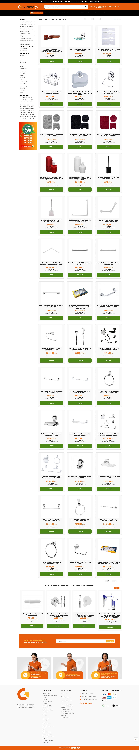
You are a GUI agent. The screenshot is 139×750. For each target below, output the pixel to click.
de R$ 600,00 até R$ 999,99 (27, 112)
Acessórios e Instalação (26, 24)
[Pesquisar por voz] (45, 7)
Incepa (22, 77)
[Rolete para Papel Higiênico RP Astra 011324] (32, 609)
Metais (44, 728)
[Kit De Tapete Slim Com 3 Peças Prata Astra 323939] (51, 130)
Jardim (44, 722)
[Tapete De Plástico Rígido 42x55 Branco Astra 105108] (108, 45)
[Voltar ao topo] (136, 739)
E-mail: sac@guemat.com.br (89, 699)
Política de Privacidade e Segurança (67, 706)
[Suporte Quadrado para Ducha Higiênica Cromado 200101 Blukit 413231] (58, 609)
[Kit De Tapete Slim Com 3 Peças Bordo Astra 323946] (108, 130)
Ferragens (45, 715)
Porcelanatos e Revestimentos (50, 695)
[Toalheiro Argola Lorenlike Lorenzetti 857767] (51, 344)
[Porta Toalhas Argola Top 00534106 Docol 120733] (80, 515)
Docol (22, 75)
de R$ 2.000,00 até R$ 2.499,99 (28, 116)
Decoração (45, 711)
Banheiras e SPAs (47, 705)
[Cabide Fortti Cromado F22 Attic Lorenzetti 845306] (80, 472)
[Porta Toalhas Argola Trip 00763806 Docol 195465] (51, 558)
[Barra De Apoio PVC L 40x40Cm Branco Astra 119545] (80, 216)
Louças (22, 36)
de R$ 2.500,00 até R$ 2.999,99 (28, 118)
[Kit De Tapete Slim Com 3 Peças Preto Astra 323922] (80, 130)
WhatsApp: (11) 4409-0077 (89, 696)
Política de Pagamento (66, 709)
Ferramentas (46, 717)
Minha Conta (111, 6)
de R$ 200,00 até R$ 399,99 (27, 108)
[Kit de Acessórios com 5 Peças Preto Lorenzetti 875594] (108, 344)
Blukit (22, 64)
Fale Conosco (64, 694)
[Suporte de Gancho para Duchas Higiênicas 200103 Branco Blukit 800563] (84, 609)
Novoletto (23, 86)
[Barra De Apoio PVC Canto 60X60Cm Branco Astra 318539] (51, 258)
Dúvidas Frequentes (66, 698)
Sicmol (23, 90)
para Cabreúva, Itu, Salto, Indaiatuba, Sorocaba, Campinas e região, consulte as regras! (70, 1)
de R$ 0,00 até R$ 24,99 (26, 98)
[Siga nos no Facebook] (81, 703)
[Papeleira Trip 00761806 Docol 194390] (80, 558)
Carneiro (23, 68)
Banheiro (23, 48)
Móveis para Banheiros (26, 38)
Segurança (45, 738)
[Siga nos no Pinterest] (91, 703)
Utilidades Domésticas (48, 740)
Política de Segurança (66, 704)
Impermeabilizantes (47, 701)
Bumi (22, 66)
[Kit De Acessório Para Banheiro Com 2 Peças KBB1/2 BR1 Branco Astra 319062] (80, 173)
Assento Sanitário (24, 31)
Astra (22, 58)
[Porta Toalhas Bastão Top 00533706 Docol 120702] (51, 515)
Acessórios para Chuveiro (26, 29)
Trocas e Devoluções (66, 702)
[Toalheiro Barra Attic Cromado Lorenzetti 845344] (51, 387)
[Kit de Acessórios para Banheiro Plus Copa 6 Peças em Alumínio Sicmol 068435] (80, 301)
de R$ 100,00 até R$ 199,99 (26, 106)
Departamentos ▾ (38, 13)
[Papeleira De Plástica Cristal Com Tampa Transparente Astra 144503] (80, 87)
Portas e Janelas (47, 732)
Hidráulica (23, 50)
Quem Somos (64, 696)
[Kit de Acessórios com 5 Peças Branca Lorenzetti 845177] (51, 472)
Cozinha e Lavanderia (48, 709)
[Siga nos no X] (83, 703)
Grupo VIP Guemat (65, 717)
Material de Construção (48, 726)
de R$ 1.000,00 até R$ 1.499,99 (27, 114)
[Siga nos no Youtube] (86, 703)
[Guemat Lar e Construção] (28, 6)
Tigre (22, 92)
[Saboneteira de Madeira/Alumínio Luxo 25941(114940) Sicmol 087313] (51, 45)
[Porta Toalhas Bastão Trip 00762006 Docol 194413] (108, 515)
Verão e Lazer (46, 742)
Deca (22, 73)
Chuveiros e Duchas (25, 33)
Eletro (44, 713)
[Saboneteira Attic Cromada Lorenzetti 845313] (51, 429)
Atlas (22, 60)
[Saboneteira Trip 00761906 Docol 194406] (108, 472)
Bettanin (23, 62)
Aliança (22, 55)
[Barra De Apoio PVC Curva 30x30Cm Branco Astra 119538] (108, 216)
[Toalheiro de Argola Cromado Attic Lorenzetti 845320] (108, 387)
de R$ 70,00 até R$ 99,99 (26, 104)
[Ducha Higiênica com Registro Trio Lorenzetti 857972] (80, 344)
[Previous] (115, 588)
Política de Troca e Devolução (68, 713)
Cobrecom (63, 715)
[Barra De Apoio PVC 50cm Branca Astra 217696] (51, 301)
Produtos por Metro (47, 734)
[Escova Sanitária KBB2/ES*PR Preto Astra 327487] (108, 173)
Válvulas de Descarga (25, 44)
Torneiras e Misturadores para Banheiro (26, 41)
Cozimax (23, 71)
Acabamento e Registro (26, 22)
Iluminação (45, 719)
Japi (22, 79)
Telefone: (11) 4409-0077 (88, 693)
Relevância (118, 19)
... (92, 19)
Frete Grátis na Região (66, 700)
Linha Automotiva (47, 724)
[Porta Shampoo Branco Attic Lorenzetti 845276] (80, 429)
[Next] (118, 588)
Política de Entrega (65, 711)
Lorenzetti (23, 81)
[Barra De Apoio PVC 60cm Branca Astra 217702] (108, 258)
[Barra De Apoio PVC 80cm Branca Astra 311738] (80, 258)
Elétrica (44, 697)
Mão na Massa (46, 693)
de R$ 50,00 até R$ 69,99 (26, 102)
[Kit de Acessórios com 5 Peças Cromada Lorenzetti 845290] (108, 429)
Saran (22, 88)
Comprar (51, 61)
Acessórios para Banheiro (26, 26)
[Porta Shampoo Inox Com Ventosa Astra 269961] (51, 87)
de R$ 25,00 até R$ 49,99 (26, 100)
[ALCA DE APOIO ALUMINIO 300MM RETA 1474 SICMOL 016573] (108, 301)
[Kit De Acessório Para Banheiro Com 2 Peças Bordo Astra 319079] (51, 173)
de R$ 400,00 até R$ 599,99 (27, 110)
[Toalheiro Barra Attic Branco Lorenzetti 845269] (80, 387)
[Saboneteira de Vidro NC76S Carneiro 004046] (80, 45)
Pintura (44, 730)
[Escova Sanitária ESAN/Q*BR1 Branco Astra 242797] (51, 216)
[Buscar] (85, 7)
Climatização (46, 707)
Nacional (23, 84)
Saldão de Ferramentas (48, 736)
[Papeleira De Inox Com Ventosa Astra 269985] (108, 87)
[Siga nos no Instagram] (89, 703)
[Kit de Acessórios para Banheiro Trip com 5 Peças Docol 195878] (108, 558)
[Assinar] (110, 641)
